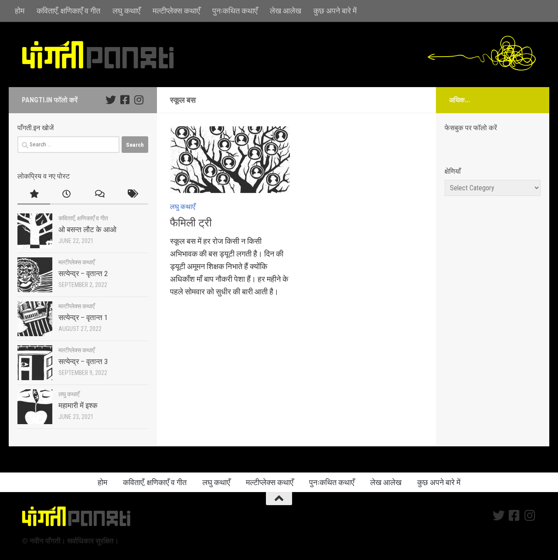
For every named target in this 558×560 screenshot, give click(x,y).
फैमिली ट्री (191, 222)
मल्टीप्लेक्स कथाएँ (176, 10)
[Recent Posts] (66, 195)
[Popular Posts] (33, 195)
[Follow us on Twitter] (110, 99)
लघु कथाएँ (126, 10)
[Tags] (132, 195)
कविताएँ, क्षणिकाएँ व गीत (68, 10)
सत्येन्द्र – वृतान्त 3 (83, 361)
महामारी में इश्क (78, 405)
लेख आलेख (285, 10)
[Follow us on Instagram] (138, 99)
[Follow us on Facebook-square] (124, 99)
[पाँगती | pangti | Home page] (98, 54)
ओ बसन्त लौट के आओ (87, 229)
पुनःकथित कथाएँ (235, 10)
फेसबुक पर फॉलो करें (471, 128)
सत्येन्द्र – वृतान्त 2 (83, 273)
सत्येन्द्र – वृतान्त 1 (83, 317)
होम (19, 10)
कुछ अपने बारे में (335, 10)
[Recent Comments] (99, 195)
